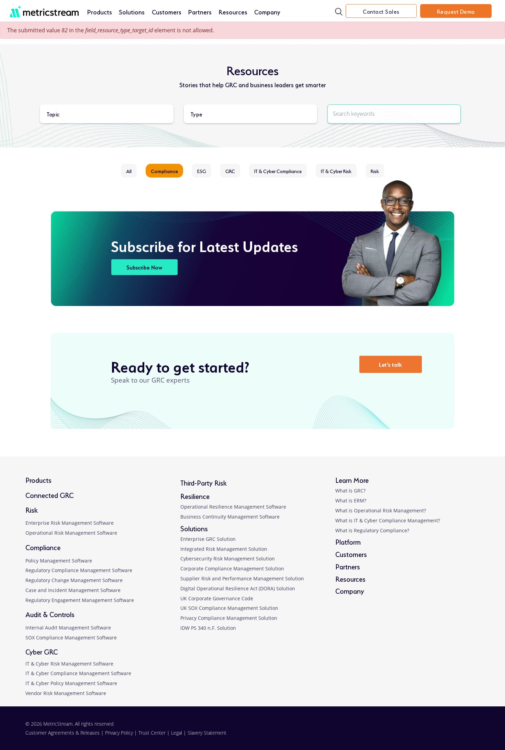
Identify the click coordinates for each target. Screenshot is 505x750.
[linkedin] (399, 732)
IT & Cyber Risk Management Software (69, 663)
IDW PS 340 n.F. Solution (208, 628)
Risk (375, 170)
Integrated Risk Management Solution (223, 549)
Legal (176, 732)
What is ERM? (350, 500)
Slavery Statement (207, 732)
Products (99, 11)
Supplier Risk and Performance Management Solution (242, 578)
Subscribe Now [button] (144, 267)
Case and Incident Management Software (73, 590)
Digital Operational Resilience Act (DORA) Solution (237, 588)
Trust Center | (154, 732)
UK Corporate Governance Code (216, 598)
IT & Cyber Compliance (278, 170)
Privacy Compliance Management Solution (228, 618)
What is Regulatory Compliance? (372, 530)
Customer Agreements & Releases (63, 732)
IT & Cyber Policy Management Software (71, 683)
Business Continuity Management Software (230, 516)
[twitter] (441, 732)
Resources (233, 11)
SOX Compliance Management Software (71, 637)
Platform (348, 541)
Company (267, 11)
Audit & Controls (50, 613)
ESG (201, 170)
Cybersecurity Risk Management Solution (227, 558)
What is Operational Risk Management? (380, 510)
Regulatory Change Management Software (74, 580)
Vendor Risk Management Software (65, 693)
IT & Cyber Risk (336, 170)
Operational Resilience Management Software (233, 506)
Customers (166, 11)
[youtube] (461, 732)
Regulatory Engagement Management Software (79, 600)
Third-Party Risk (203, 482)
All (129, 170)
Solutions (132, 11)
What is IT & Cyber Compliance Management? (387, 520)
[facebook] (420, 732)
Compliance (164, 170)
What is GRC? (350, 490)
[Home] (44, 8)
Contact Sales (381, 11)
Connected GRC (49, 494)
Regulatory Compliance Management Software (78, 570)
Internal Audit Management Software (68, 627)
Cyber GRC (41, 651)
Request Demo (456, 11)
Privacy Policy (119, 732)
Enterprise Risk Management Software (69, 523)
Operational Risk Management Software (71, 533)
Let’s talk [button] (390, 364)
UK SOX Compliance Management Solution (229, 608)
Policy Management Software (58, 560)
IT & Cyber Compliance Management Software (78, 673)
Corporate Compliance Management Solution (232, 568)
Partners (200, 11)
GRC (230, 170)
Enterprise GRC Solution (208, 539)
